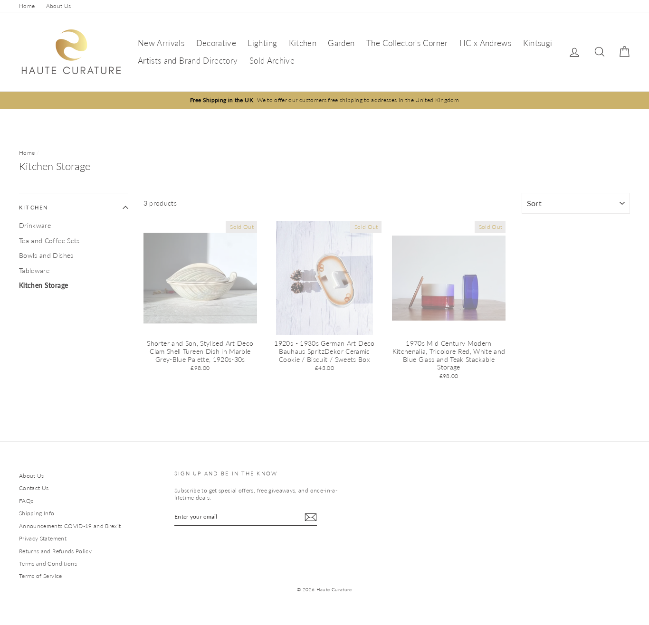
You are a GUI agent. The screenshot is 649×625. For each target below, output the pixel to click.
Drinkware (35, 225)
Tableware (34, 270)
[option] (324, 100)
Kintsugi (538, 43)
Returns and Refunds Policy (55, 551)
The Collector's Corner (407, 43)
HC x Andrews (485, 43)
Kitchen (302, 43)
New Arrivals (161, 43)
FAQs (26, 500)
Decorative (216, 43)
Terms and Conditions (48, 563)
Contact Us (34, 488)
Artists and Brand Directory (188, 61)
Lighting (262, 43)
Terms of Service (40, 575)
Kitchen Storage (43, 285)
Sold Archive (272, 61)
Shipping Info (37, 513)
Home (27, 5)
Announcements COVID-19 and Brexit (70, 526)
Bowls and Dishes (46, 255)
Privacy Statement (43, 538)
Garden (341, 43)
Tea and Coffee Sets (49, 241)
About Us (58, 5)
